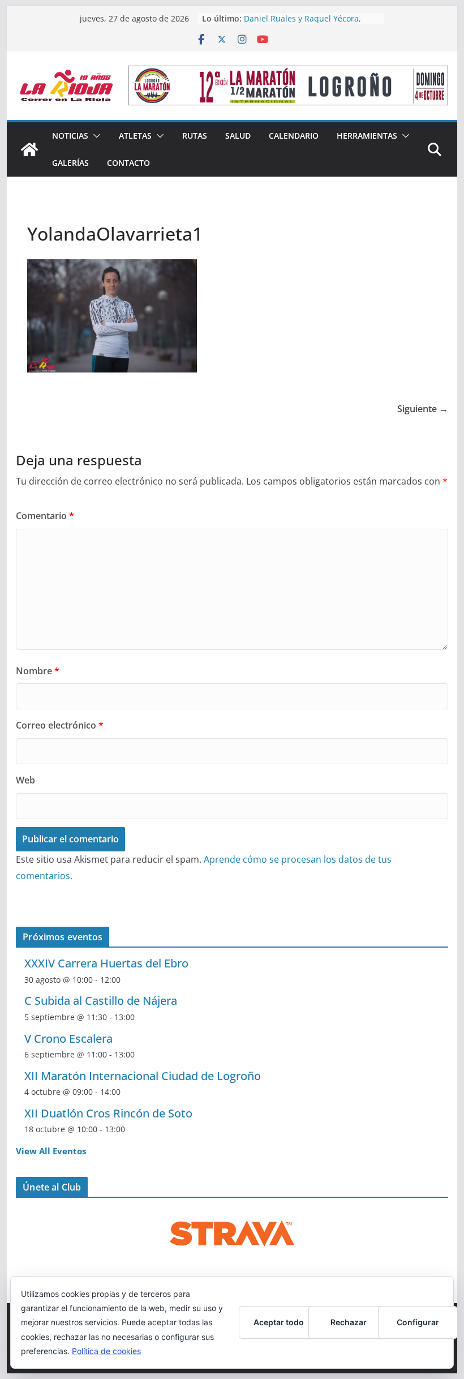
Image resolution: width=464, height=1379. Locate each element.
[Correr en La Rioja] (29, 149)
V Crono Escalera (68, 1038)
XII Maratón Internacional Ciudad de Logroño (142, 1076)
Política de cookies (106, 1351)
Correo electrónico (60, 725)
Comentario (45, 515)
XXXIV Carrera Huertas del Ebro (106, 963)
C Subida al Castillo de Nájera (100, 1000)
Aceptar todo (279, 1322)
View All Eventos (51, 1151)
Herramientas (367, 135)
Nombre (37, 671)
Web (25, 780)
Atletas (135, 135)
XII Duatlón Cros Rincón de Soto (108, 1113)
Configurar (418, 1322)
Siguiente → (422, 408)
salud (238, 135)
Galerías (70, 162)
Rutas (194, 135)
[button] (94, 136)
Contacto (128, 162)
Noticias (70, 135)
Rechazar (348, 1322)
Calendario (294, 135)
